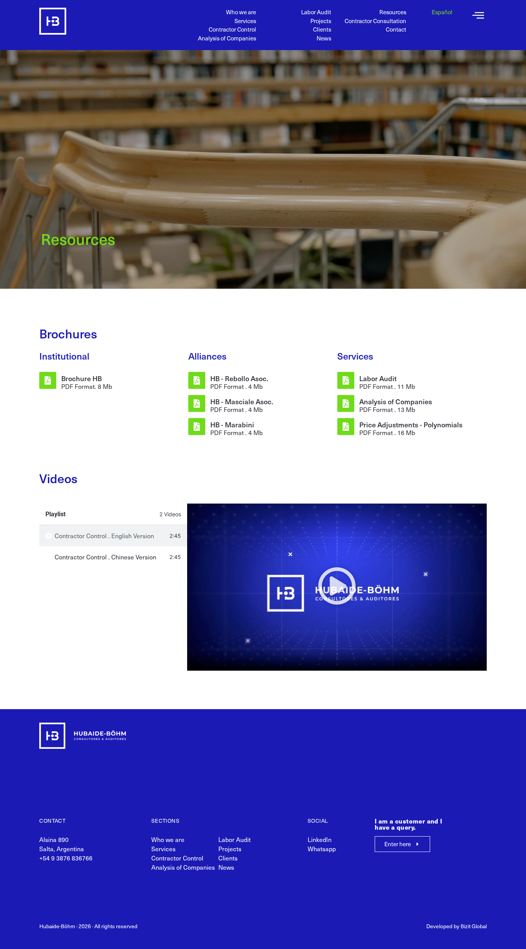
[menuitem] (442, 12)
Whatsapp (322, 849)
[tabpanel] (337, 587)
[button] (337, 587)
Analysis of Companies (227, 38)
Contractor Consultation (375, 21)
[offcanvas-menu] (478, 15)
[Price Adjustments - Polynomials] (345, 426)
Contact (396, 29)
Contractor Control (232, 29)
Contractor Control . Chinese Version (105, 557)
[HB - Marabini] (196, 426)
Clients (322, 29)
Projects (320, 21)
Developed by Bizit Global (456, 926)
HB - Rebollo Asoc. (239, 378)
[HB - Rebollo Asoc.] (196, 380)
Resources (392, 12)
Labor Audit (316, 12)
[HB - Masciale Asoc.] (196, 403)
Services (245, 21)
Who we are (241, 12)
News (324, 38)
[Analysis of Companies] (345, 403)
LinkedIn (320, 839)
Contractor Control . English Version (104, 536)
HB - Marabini (232, 424)
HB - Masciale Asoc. (241, 401)
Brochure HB (81, 378)
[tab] (113, 535)
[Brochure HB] (47, 380)
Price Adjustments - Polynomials (410, 424)
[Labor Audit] (345, 380)
